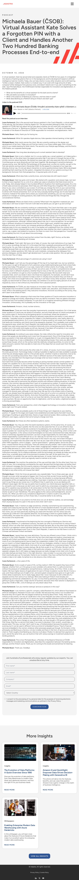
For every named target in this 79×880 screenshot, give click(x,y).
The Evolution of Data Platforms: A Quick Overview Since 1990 (19, 771)
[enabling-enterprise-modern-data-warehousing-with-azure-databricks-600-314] (20, 800)
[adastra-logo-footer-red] (8, 4)
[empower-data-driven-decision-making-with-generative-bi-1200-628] (59, 745)
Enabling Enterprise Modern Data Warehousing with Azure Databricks (19, 827)
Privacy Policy (34, 872)
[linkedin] (36, 878)
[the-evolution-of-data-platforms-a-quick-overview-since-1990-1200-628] (20, 745)
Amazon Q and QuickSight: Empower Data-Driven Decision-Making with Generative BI (58, 772)
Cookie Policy (44, 872)
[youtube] (43, 878)
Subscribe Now (39, 707)
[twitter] (39, 878)
